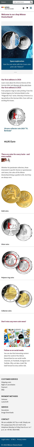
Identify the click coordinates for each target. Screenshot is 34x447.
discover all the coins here (22, 85)
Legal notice (5, 439)
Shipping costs (6, 382)
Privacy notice (21, 439)
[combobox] (21, 2)
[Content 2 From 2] (18, 72)
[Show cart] (27, 8)
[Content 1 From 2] (15, 72)
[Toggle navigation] (31, 8)
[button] (31, 2)
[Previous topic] (3, 48)
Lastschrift (4, 402)
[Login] (23, 8)
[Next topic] (30, 48)
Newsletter (5, 410)
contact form (8, 425)
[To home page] (7, 8)
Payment (4, 387)
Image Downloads (7, 412)
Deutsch (3, 2)
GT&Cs (13, 439)
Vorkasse (4, 399)
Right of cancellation (8, 385)
